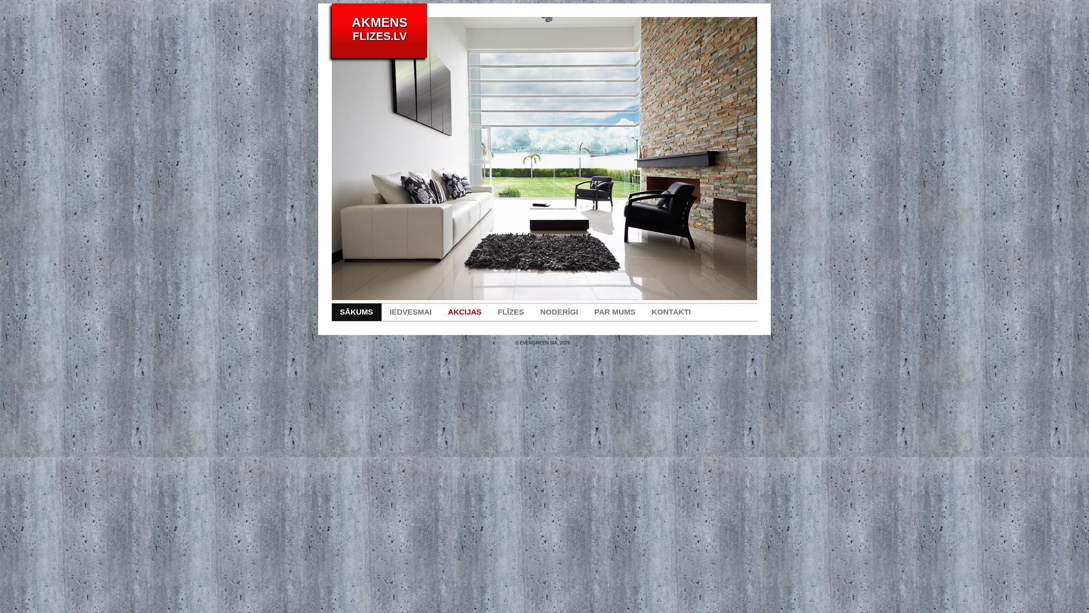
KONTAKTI (671, 312)
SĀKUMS (356, 312)
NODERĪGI (559, 312)
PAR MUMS (615, 312)
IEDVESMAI (411, 312)
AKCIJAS (465, 312)
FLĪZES (511, 312)
